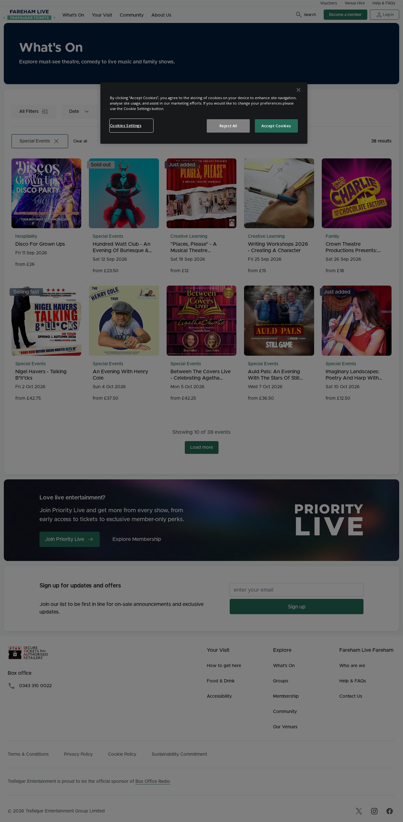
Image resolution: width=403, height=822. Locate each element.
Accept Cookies (276, 125)
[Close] (298, 90)
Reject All (228, 125)
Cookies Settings (125, 125)
